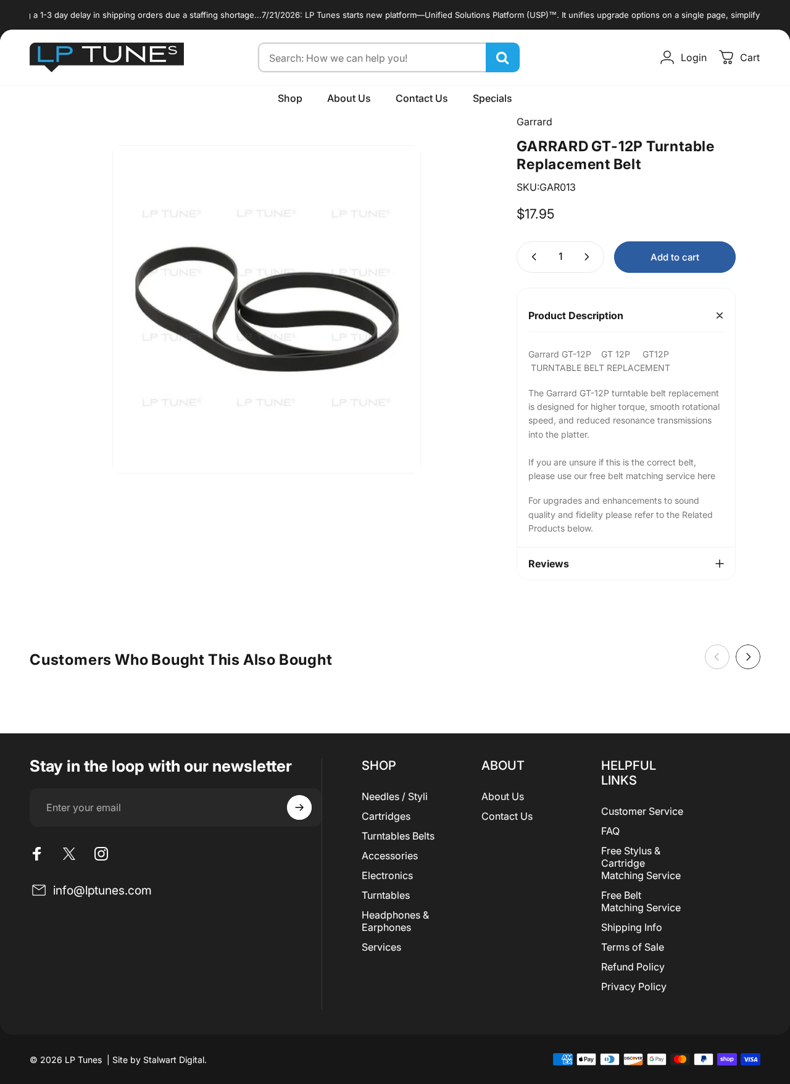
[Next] (748, 656)
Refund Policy (633, 967)
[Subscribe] (299, 807)
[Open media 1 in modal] (266, 309)
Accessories (390, 855)
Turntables (386, 895)
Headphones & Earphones (395, 921)
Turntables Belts (398, 836)
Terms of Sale (632, 947)
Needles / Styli (395, 796)
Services (381, 947)
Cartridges (386, 816)
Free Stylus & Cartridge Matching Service (641, 863)
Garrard (534, 121)
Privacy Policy (634, 986)
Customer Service (642, 811)
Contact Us (507, 816)
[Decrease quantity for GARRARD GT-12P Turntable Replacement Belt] (531, 257)
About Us (502, 796)
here (707, 475)
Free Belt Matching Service (641, 901)
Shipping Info (631, 927)
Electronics (387, 875)
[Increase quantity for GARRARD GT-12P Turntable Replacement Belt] (589, 257)
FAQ (610, 831)
